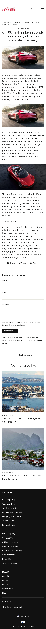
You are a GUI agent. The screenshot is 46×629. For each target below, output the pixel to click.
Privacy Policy (17, 340)
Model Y (5, 584)
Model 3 (5, 576)
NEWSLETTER (8, 602)
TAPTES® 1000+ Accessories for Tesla (23, 626)
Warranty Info (8, 504)
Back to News (25, 355)
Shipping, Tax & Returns (13, 516)
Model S (5, 572)
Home (4, 22)
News (9, 22)
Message (5, 304)
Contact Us (7, 538)
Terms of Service (35, 340)
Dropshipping (8, 500)
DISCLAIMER (8, 492)
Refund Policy (8, 559)
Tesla (16, 29)
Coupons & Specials (11, 546)
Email (4, 292)
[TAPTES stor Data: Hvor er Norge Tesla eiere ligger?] (23, 391)
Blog (4, 593)
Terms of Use (8, 521)
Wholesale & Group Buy (13, 512)
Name (4, 280)
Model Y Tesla (36, 135)
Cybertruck (7, 588)
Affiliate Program (10, 542)
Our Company (8, 533)
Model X (5, 580)
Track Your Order (10, 508)
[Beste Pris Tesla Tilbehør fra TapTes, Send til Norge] (23, 449)
